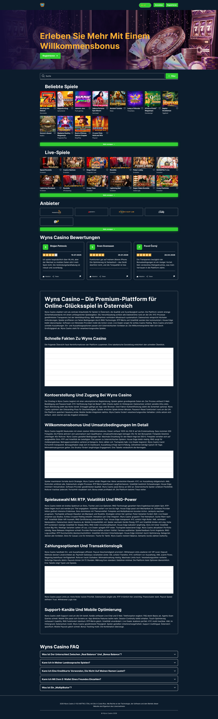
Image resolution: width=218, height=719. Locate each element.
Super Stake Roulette (141, 188)
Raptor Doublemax (166, 109)
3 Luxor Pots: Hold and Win (97, 134)
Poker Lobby (138, 170)
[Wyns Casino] (49, 5)
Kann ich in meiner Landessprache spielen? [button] (66, 662)
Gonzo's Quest (45, 133)
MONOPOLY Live (163, 170)
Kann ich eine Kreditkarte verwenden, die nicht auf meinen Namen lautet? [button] (83, 671)
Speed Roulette (46, 170)
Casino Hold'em (69, 170)
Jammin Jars (80, 108)
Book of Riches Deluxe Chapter (81, 134)
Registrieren (172, 5)
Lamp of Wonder (133, 108)
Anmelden (159, 5)
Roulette (113, 170)
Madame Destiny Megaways (63, 134)
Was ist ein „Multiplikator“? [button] (57, 687)
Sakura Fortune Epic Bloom (98, 109)
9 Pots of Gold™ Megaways (151, 109)
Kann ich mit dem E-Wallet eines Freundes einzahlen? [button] (71, 679)
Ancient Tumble (116, 108)
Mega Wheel (91, 170)
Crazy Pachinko (163, 188)
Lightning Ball (115, 188)
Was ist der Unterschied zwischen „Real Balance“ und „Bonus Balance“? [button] (82, 654)
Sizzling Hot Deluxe (44, 109)
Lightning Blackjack (47, 188)
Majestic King (62, 108)
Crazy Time (91, 188)
